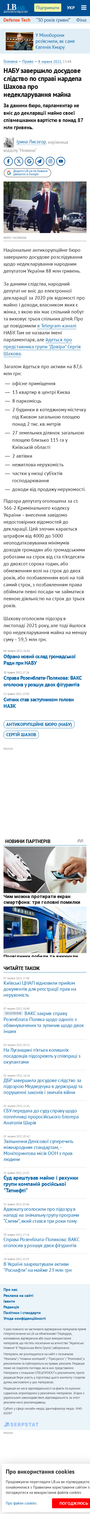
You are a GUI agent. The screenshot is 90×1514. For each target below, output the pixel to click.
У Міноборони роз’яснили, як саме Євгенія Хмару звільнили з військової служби (59, 47)
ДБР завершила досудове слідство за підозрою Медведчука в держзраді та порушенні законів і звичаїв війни (43, 1086)
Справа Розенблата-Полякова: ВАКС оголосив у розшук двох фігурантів (43, 681)
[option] (45, 41)
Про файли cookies (21, 1503)
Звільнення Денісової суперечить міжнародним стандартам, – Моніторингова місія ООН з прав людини (38, 1150)
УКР (71, 7)
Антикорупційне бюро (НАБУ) (39, 724)
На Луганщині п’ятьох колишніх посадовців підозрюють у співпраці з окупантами (42, 1056)
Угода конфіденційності (25, 1318)
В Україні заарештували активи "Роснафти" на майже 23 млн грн (38, 1267)
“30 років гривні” (53, 20)
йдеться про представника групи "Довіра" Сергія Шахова (42, 346)
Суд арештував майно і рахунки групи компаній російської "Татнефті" (41, 1184)
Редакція (11, 1306)
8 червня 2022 (49, 61)
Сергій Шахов (21, 734)
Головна (11, 61)
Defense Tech (17, 20)
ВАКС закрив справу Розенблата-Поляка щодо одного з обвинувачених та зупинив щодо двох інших (43, 1022)
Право (28, 61)
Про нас (11, 1289)
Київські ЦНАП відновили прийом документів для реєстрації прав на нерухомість (40, 989)
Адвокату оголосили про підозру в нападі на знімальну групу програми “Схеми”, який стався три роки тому (41, 1215)
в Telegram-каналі (56, 325)
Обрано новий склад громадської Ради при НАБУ (40, 659)
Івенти (9, 1301)
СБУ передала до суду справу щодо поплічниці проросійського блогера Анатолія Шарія (41, 1116)
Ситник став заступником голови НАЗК (39, 702)
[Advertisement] (45, 786)
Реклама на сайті (18, 1295)
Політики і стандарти (22, 1312)
